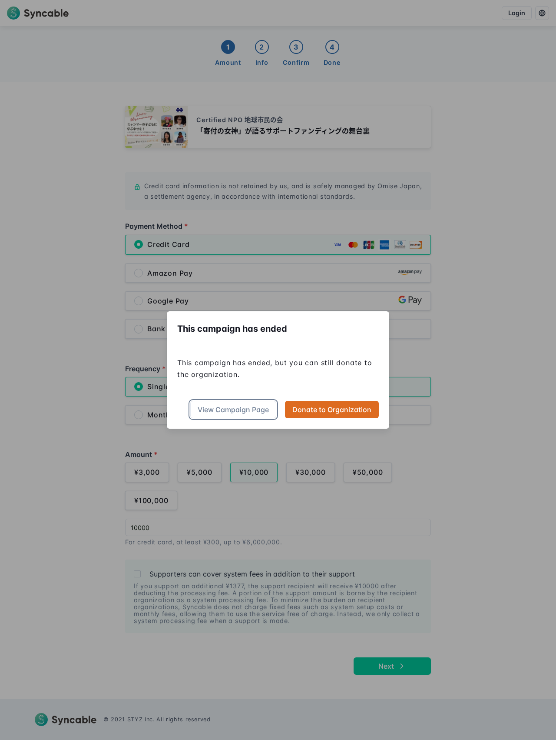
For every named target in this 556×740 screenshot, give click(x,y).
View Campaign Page (233, 409)
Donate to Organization (331, 409)
